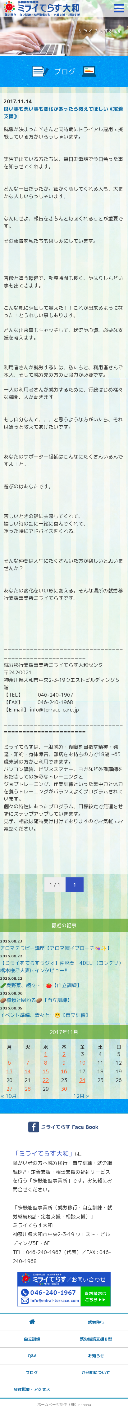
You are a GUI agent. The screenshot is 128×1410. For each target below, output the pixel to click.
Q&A (32, 1356)
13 (9, 1071)
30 (64, 1088)
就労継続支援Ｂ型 (96, 1339)
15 (46, 1071)
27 (9, 1088)
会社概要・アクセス (32, 1389)
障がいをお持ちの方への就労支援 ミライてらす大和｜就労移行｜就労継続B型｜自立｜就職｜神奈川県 (42, 8)
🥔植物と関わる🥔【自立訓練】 (36, 1000)
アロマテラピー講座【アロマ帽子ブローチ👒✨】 (56, 948)
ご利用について (96, 1372)
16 (64, 1071)
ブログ (32, 1372)
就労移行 (96, 1322)
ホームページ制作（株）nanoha (64, 1404)
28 (28, 1088)
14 (28, 1071)
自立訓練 (32, 1339)
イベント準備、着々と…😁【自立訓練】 (45, 1015)
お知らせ (96, 1356)
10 (82, 1062)
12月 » (81, 1096)
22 (46, 1080)
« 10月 (9, 1096)
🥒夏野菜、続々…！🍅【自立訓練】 (41, 985)
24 (82, 1080)
